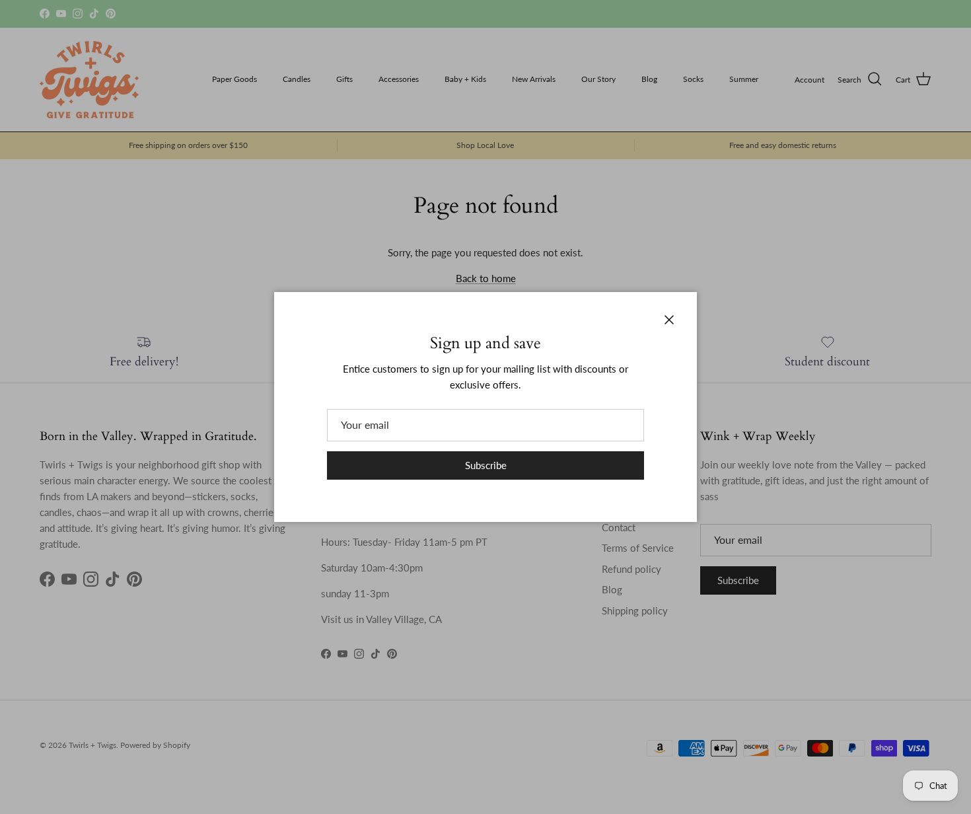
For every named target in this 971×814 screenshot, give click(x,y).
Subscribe (486, 465)
